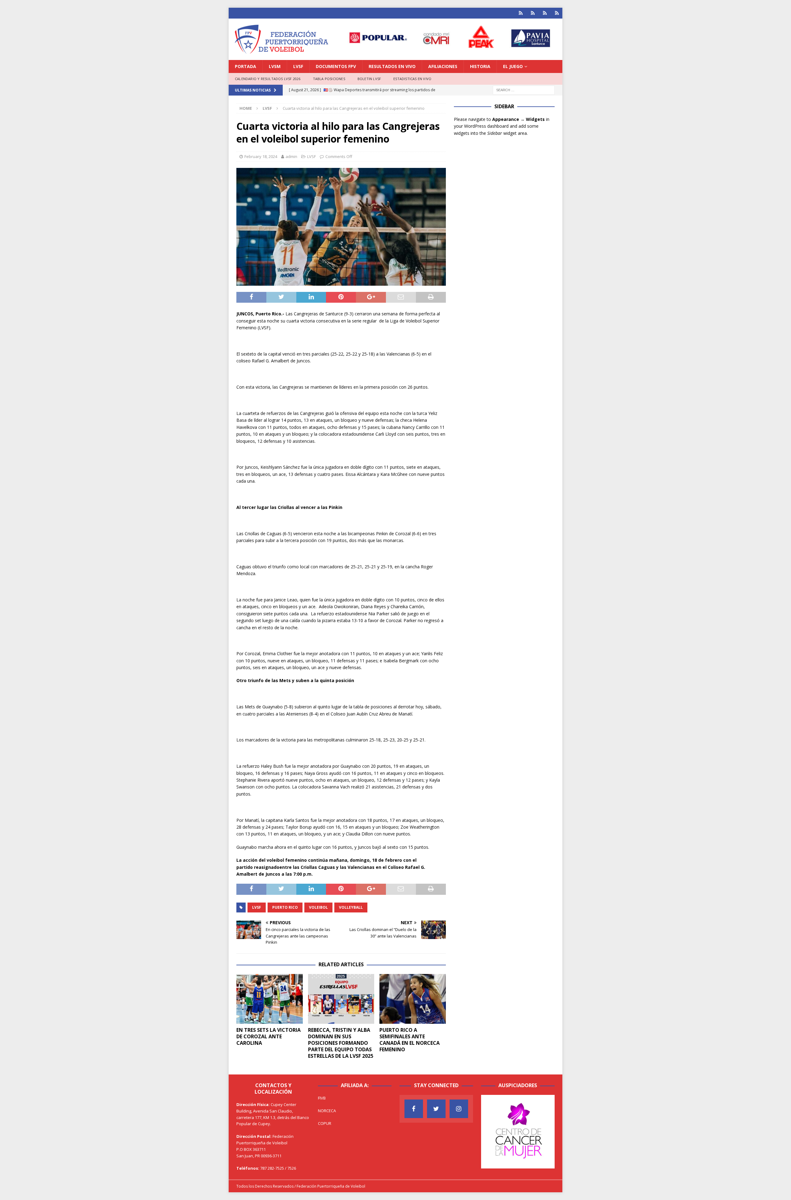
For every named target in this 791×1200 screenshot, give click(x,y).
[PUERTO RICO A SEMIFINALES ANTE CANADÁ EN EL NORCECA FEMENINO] (412, 999)
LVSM (275, 66)
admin (291, 156)
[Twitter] (436, 1109)
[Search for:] (524, 89)
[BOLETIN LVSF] (544, 13)
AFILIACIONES (442, 66)
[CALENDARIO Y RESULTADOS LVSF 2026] (520, 13)
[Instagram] (459, 1109)
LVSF (298, 66)
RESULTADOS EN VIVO (392, 66)
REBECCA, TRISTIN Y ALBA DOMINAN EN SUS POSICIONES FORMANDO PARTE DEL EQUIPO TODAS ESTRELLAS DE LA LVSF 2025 (340, 1043)
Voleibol (318, 907)
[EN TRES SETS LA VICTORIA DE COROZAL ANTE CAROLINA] (269, 999)
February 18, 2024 (260, 156)
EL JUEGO (513, 66)
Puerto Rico (285, 907)
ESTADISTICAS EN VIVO (412, 78)
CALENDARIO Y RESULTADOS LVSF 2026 (268, 78)
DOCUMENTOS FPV (336, 66)
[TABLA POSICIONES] (532, 13)
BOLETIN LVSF (369, 78)
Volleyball (351, 907)
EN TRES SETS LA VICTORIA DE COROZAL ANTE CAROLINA (268, 1036)
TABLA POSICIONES (329, 78)
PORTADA (245, 66)
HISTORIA (480, 66)
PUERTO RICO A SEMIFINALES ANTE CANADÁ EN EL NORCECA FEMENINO (409, 1040)
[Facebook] (413, 1109)
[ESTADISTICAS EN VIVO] (557, 13)
